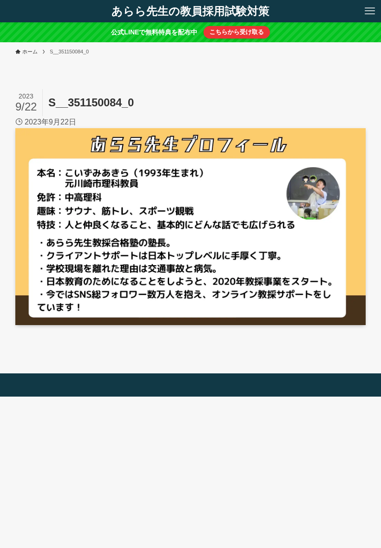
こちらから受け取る (237, 31)
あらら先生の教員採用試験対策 (190, 11)
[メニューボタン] (370, 11)
